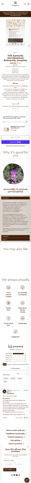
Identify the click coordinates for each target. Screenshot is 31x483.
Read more (15, 104)
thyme (6, 378)
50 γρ (15, 71)
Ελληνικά (9, 464)
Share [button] (6, 417)
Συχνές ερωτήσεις (15, 443)
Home (15, 52)
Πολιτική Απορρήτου (15, 437)
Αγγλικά (19, 464)
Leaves (20, 378)
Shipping (13, 66)
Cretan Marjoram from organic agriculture (12, 414)
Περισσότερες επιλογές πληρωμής (15, 145)
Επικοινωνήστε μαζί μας (15, 430)
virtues (13, 378)
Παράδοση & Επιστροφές (15, 434)
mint (5, 381)
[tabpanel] (15, 216)
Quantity (15, 108)
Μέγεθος (15, 68)
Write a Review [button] (16, 368)
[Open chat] (26, 480)
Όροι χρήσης (15, 440)
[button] (25, 417)
